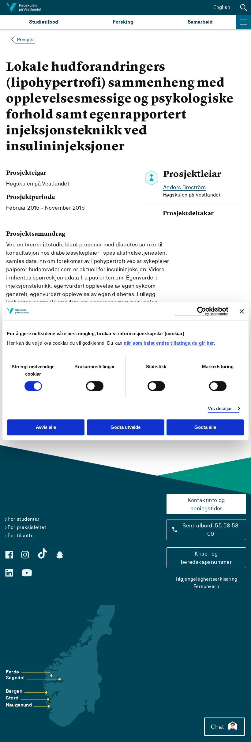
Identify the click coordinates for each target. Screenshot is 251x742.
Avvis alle (46, 427)
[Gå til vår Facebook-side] (9, 554)
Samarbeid (200, 22)
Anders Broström (184, 187)
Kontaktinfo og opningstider (206, 504)
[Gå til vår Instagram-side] (25, 554)
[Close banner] (242, 311)
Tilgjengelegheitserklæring (206, 579)
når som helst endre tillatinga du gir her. (169, 343)
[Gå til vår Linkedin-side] (9, 572)
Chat (217, 726)
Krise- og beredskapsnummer (206, 557)
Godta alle (205, 427)
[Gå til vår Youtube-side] (27, 573)
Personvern (206, 586)
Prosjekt (26, 39)
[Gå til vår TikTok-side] (42, 553)
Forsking (123, 22)
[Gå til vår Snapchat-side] (59, 555)
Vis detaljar (220, 408)
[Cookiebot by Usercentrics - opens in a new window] (201, 311)
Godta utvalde (125, 427)
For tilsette (21, 535)
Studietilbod (43, 22)
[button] (243, 7)
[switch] (94, 386)
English (221, 7)
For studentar (23, 519)
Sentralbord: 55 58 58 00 (210, 529)
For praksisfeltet (27, 527)
